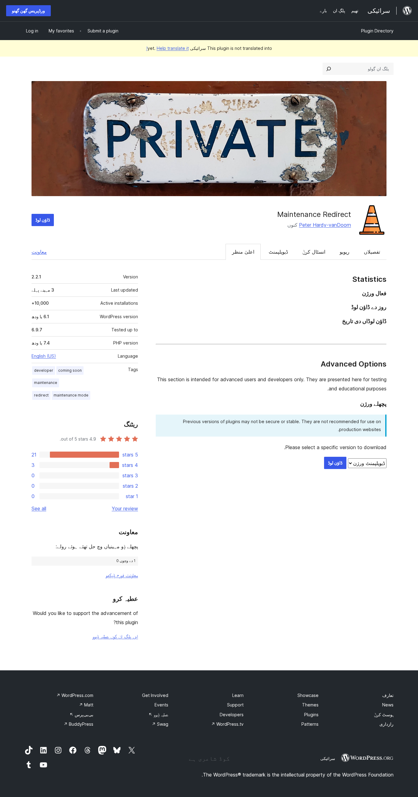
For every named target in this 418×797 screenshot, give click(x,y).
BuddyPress (78, 724)
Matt (86, 704)
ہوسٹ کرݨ (384, 714)
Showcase (308, 695)
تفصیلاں (372, 252)
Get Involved (155, 695)
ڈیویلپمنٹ (278, 252)
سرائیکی (327, 758)
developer (43, 370)
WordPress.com (74, 695)
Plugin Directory (377, 30)
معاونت (39, 252)
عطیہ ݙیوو (158, 714)
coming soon (70, 370)
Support (235, 704)
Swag (160, 724)
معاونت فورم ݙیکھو (122, 575)
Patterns (310, 724)
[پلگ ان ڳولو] (329, 69)
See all (39, 508)
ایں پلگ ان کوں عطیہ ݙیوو (115, 636)
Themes (310, 704)
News (388, 704)
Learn (238, 695)
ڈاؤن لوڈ (42, 219)
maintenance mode (71, 395)
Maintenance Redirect (314, 214)
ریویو (344, 252)
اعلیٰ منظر (243, 252)
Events (161, 704)
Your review (125, 508)
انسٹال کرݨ (313, 252)
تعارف (388, 695)
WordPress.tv (227, 724)
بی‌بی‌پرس (81, 714)
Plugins (311, 714)
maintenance (45, 382)
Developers (232, 714)
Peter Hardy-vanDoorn (325, 225)
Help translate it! (167, 48)
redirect (41, 395)
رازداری (386, 724)
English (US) (44, 356)
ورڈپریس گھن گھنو (28, 10)
